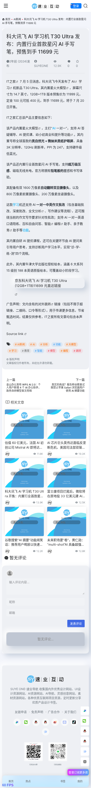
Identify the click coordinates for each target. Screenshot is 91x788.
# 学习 (13, 350)
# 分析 (44, 344)
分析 (38, 211)
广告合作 (54, 712)
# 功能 (57, 344)
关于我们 (70, 712)
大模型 (61, 88)
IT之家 (11, 81)
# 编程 (64, 350)
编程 (57, 224)
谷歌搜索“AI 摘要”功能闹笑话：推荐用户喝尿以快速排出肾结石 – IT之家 (24, 542)
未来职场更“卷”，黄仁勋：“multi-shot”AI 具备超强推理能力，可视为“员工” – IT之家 (66, 542)
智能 (47, 224)
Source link (15, 334)
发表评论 (76, 623)
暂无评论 (18, 558)
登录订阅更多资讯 (78, 773)
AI (73, 81)
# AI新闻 (20, 344)
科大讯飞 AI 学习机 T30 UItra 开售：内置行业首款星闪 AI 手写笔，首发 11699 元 (24, 493)
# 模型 (51, 350)
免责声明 (37, 712)
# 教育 (25, 350)
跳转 (47, 304)
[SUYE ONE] (45, 5)
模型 (35, 128)
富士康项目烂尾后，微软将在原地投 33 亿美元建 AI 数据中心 (66, 493)
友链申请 (21, 712)
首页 (7, 19)
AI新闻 (17, 19)
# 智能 (38, 350)
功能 (67, 135)
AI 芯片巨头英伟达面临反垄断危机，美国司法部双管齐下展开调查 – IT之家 (66, 445)
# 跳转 (77, 350)
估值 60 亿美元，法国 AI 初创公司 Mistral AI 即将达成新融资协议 (24, 445)
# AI (32, 344)
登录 (76, 6)
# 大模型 (71, 344)
